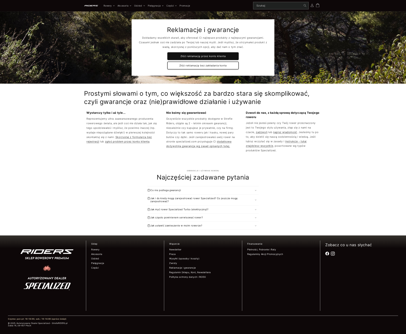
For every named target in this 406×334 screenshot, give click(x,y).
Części (95, 267)
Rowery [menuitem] (108, 5)
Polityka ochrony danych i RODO (187, 277)
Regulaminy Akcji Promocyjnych (265, 254)
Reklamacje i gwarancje (182, 267)
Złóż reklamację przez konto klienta (203, 56)
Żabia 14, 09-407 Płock (19, 325)
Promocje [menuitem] (185, 5)
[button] (203, 190)
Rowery (95, 249)
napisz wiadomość (285, 132)
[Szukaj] (304, 5)
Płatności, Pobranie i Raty (261, 249)
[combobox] (280, 5)
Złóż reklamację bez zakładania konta (203, 65)
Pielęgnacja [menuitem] (154, 5)
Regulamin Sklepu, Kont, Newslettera (190, 272)
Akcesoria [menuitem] (123, 5)
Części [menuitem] (170, 5)
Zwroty (173, 263)
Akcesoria (96, 254)
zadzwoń (261, 132)
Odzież (95, 258)
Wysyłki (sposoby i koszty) (184, 258)
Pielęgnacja (97, 263)
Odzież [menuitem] (138, 5)
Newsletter (175, 249)
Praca (172, 254)
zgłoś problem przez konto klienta (127, 141)
